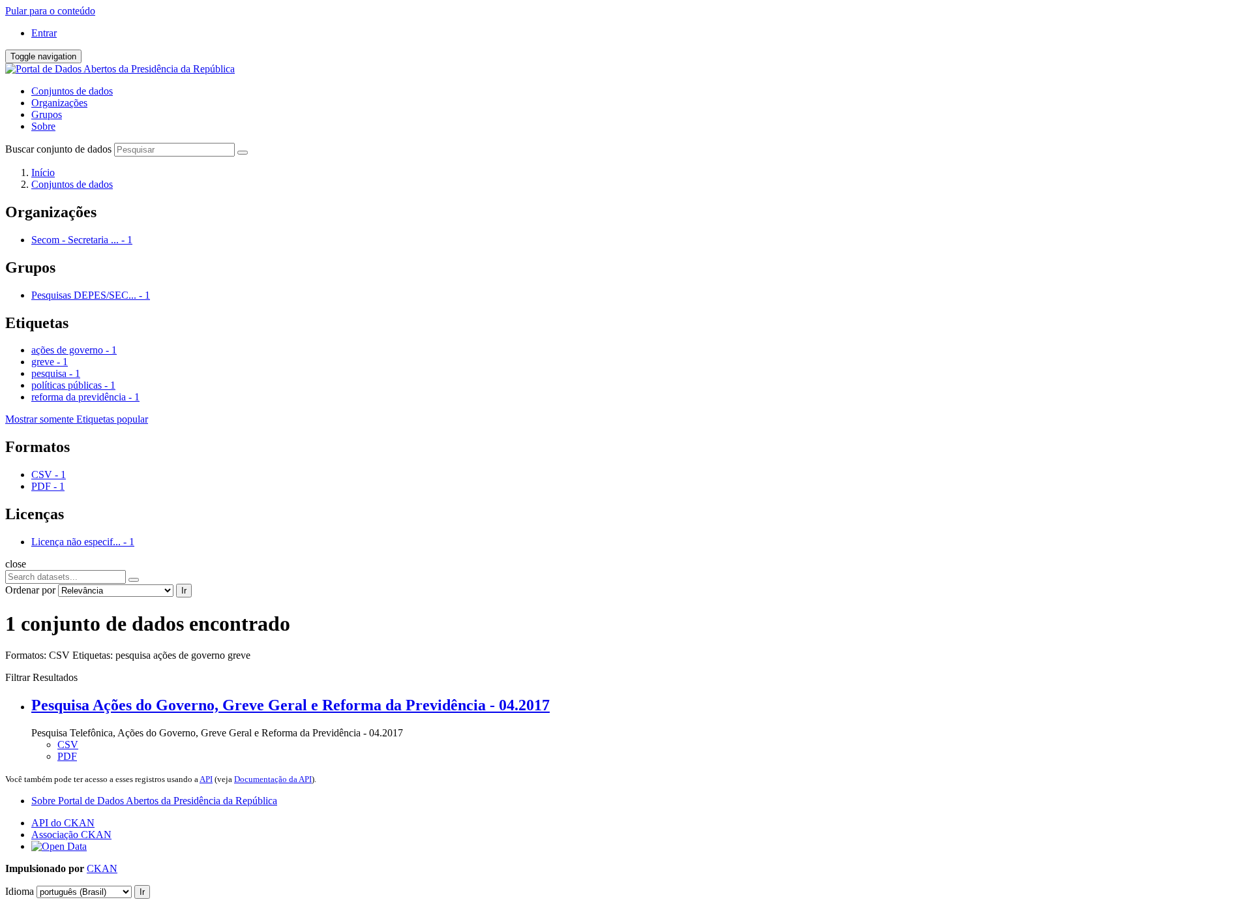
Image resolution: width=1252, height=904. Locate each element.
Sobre (43, 126)
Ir (183, 590)
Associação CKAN (71, 834)
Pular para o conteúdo (50, 10)
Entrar (44, 32)
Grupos (46, 114)
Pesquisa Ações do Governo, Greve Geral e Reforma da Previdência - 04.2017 (290, 705)
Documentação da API (273, 779)
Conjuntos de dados (72, 91)
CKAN (102, 868)
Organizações (59, 102)
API (206, 779)
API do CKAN (63, 822)
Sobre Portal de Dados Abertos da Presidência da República (154, 800)
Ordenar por (30, 589)
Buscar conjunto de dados (58, 149)
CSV (67, 744)
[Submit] (242, 153)
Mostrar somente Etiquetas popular (76, 419)
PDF (67, 756)
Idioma (19, 891)
